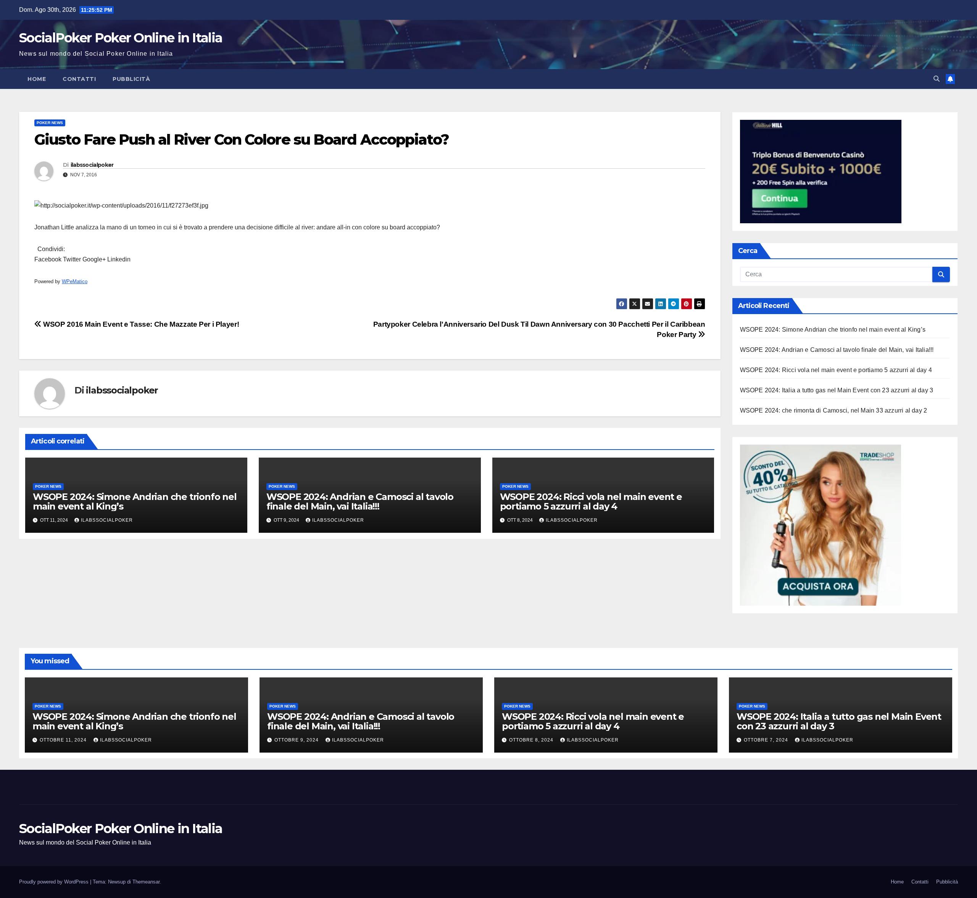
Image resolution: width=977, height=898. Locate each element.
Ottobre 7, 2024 (767, 740)
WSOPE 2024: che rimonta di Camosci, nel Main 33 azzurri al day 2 (833, 410)
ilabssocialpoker (92, 164)
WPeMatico (74, 281)
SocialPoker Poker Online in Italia (120, 38)
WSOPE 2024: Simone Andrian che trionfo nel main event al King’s (135, 501)
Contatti (79, 79)
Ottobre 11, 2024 (64, 740)
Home (36, 79)
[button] (936, 79)
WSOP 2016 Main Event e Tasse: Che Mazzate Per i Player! (140, 324)
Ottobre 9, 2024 (297, 740)
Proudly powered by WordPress (54, 882)
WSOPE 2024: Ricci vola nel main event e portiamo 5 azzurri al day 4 (591, 501)
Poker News (50, 123)
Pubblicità (131, 79)
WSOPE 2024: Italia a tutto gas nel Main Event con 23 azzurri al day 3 (836, 390)
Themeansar (146, 882)
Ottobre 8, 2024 (532, 740)
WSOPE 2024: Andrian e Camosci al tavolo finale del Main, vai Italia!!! (359, 501)
